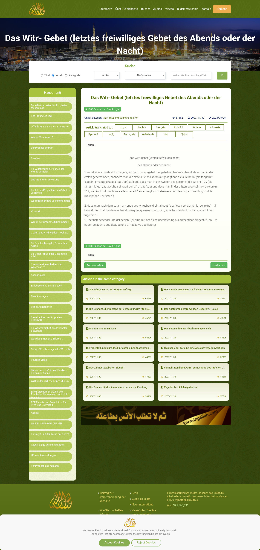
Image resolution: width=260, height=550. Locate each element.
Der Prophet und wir (42, 148)
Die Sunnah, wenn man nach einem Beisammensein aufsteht (198, 289)
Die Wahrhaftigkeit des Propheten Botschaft (49, 329)
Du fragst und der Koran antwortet (50, 434)
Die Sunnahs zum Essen (102, 328)
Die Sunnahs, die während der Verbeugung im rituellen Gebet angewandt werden (134, 309)
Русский (93, 134)
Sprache (222, 9)
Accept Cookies (114, 542)
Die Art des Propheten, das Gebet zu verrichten (50, 191)
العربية (123, 127)
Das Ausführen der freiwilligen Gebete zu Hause (191, 309)
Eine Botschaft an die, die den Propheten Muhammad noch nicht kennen (49, 394)
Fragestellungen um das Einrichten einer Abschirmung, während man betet (131, 348)
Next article (219, 265)
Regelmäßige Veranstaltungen (47, 444)
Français (160, 127)
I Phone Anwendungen (43, 455)
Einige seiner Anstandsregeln (46, 285)
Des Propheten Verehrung (45, 179)
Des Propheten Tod (41, 116)
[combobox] (107, 76)
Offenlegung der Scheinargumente (49, 126)
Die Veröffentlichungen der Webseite (50, 349)
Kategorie (74, 75)
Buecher (35, 158)
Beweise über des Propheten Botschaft (46, 318)
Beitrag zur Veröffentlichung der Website (112, 497)
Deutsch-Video (39, 360)
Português (129, 134)
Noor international (143, 504)
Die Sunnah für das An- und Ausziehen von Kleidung (118, 387)
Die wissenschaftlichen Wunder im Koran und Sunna (49, 372)
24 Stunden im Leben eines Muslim (50, 381)
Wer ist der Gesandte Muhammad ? (50, 222)
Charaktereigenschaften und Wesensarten (46, 265)
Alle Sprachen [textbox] (144, 75)
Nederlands (147, 134)
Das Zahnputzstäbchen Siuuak (106, 367)
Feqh (135, 493)
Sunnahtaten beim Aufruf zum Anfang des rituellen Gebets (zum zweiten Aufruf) (209, 367)
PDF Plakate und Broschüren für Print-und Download (48, 403)
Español (178, 127)
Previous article (95, 265)
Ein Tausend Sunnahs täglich (121, 117)
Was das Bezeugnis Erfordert (47, 338)
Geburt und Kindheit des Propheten (50, 232)
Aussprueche (38, 275)
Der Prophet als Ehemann (45, 466)
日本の (184, 134)
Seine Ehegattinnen (41, 307)
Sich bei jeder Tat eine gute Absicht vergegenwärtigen (194, 348)
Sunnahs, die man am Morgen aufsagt (110, 289)
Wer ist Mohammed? (42, 137)
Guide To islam (141, 499)
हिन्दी (166, 134)
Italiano (196, 127)
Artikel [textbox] (105, 75)
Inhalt (59, 75)
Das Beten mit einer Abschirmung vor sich (187, 328)
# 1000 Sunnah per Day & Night (102, 109)
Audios (35, 413)
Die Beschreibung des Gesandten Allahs (49, 244)
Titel (47, 75)
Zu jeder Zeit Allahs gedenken (181, 387)
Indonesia (214, 127)
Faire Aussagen (39, 296)
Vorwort (35, 211)
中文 (111, 134)
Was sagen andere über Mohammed (50, 201)
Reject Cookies (146, 542)
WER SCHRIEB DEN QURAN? (46, 423)
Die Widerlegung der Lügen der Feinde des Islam (47, 170)
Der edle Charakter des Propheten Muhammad (49, 106)
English (142, 127)
